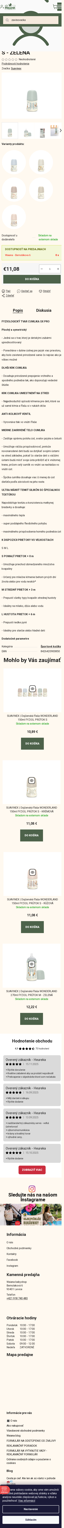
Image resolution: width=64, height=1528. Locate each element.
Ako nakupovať (15, 1425)
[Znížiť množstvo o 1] (41, 269)
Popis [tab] (18, 310)
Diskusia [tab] (43, 310)
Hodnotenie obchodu (32, 1040)
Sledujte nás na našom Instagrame (32, 1197)
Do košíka (32, 279)
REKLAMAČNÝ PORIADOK (22, 1445)
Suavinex (16, 68)
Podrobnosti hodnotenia (15, 63)
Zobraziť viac (32, 1169)
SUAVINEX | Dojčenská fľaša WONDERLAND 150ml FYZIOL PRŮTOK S (32, 717)
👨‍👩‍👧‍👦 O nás (12, 1420)
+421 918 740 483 (17, 1298)
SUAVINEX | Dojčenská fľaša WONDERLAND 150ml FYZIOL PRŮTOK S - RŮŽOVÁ (32, 901)
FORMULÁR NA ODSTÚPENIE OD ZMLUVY (31, 1440)
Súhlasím (30, 1519)
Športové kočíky (51, 646)
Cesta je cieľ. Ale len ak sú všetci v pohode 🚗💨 (31, 1480)
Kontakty (12, 1254)
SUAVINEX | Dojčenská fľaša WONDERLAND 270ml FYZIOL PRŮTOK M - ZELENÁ (31, 993)
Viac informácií (26, 1500)
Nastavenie (31, 1509)
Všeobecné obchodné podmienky (26, 1430)
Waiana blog (14, 1435)
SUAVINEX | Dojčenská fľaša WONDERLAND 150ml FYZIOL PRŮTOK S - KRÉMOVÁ (31, 809)
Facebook (12, 1259)
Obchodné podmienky (19, 1248)
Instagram (12, 1265)
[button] (32, 739)
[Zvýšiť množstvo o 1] (58, 269)
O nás (10, 1242)
